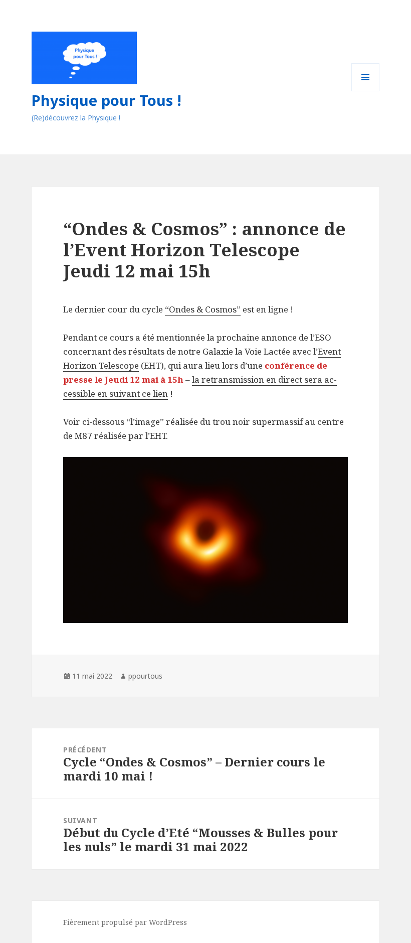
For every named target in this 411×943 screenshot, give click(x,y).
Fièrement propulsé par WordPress (125, 922)
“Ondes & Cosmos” (203, 309)
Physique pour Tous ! (106, 100)
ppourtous (145, 676)
